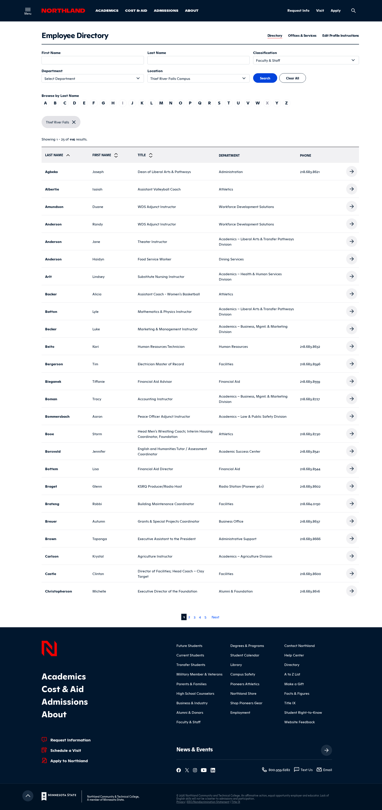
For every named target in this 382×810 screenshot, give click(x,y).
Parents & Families (191, 683)
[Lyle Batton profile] (351, 310)
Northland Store (243, 693)
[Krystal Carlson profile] (351, 555)
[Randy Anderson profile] (351, 223)
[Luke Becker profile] (351, 328)
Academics (107, 10)
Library (236, 664)
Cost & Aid (136, 10)
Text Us (307, 769)
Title (142, 155)
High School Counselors (195, 693)
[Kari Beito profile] (351, 345)
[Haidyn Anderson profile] (351, 258)
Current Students (190, 654)
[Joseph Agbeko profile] (351, 170)
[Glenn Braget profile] (351, 485)
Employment (240, 712)
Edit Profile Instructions (340, 35)
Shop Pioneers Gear (246, 702)
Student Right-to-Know (303, 712)
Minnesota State (113, 799)
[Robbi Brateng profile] (351, 502)
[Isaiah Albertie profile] (351, 188)
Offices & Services (302, 35)
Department (52, 70)
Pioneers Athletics (244, 683)
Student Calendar (244, 654)
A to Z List (292, 673)
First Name (51, 52)
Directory (274, 35)
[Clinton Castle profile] (351, 572)
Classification (265, 52)
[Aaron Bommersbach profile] (351, 415)
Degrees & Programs (247, 645)
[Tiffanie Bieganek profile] (351, 380)
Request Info (298, 10)
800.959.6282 (279, 769)
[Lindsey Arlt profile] (351, 275)
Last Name (156, 52)
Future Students (189, 645)
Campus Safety (242, 673)
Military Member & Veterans (199, 673)
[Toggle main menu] (27, 9)
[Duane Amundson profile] (351, 205)
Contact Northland (299, 645)
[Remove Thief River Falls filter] (74, 122)
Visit (320, 10)
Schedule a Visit (65, 750)
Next (215, 617)
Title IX (290, 702)
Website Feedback (299, 721)
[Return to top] (27, 795)
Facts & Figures (296, 693)
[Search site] (353, 10)
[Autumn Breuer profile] (351, 520)
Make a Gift (294, 683)
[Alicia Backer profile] (351, 293)
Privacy (180, 802)
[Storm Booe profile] (351, 433)
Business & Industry (192, 702)
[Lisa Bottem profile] (351, 468)
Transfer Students (190, 664)
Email (327, 769)
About (192, 10)
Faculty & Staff (188, 721)
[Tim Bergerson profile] (351, 363)
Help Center (294, 654)
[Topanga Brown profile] (351, 537)
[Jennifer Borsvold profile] (351, 450)
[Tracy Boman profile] (351, 398)
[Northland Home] (49, 647)
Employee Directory (75, 34)
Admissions (166, 10)
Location (155, 70)
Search (265, 78)
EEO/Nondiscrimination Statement (208, 802)
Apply (336, 10)
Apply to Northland (69, 760)
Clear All (292, 78)
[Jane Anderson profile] (351, 240)
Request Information (70, 739)
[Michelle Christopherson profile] (351, 590)
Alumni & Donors (189, 712)
